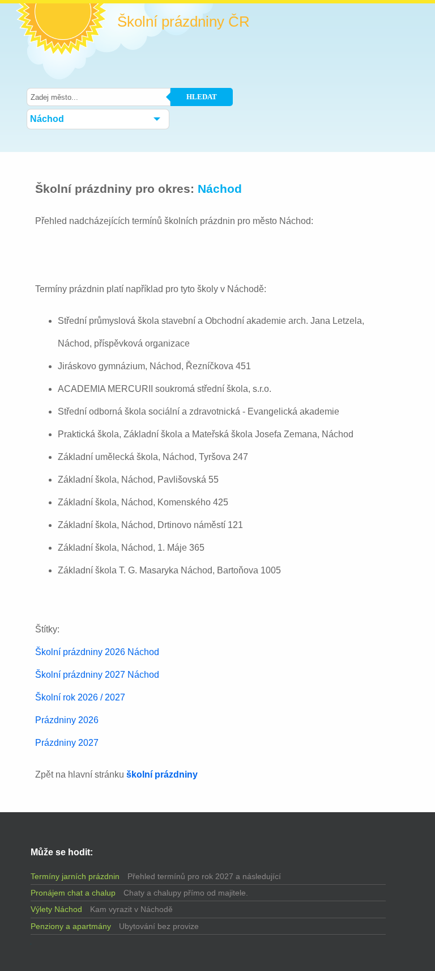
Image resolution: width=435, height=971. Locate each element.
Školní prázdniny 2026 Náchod (97, 652)
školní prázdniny (162, 774)
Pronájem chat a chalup (73, 892)
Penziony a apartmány (71, 926)
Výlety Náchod (56, 909)
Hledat (201, 96)
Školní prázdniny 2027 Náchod (97, 674)
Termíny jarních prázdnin (75, 876)
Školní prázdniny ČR (183, 21)
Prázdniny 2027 (67, 743)
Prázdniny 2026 (67, 720)
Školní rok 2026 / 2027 (80, 697)
